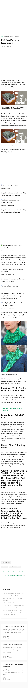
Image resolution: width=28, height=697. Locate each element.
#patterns (18, 566)
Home (2, 36)
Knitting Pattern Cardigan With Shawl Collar (13, 665)
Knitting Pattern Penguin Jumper (13, 626)
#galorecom (5, 566)
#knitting (11, 566)
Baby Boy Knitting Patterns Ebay (11, 603)
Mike (8, 636)
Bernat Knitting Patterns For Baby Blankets (13, 605)
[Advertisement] (14, 20)
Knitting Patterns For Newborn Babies (12, 610)
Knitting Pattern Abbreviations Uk (14, 575)
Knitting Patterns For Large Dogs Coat (14, 572)
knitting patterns (6, 562)
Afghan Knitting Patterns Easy (12, 645)
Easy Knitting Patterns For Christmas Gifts (13, 593)
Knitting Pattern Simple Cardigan (11, 596)
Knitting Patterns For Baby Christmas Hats (13, 608)
